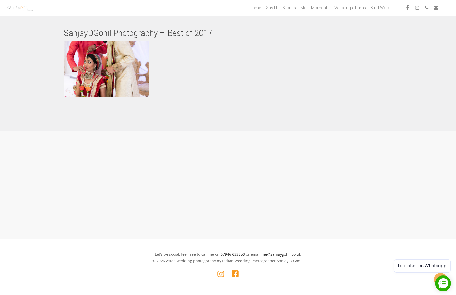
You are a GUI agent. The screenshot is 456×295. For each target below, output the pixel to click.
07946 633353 (233, 254)
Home (255, 8)
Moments (320, 8)
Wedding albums (350, 8)
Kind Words (381, 8)
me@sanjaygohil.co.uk (281, 254)
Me (303, 8)
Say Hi (272, 8)
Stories (289, 8)
